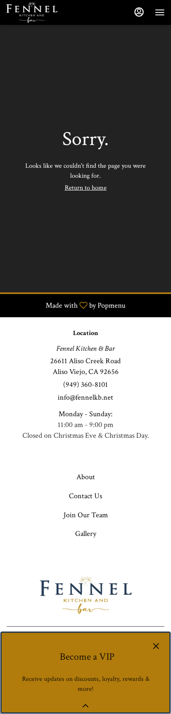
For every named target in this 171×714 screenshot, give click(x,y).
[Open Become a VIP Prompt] (85, 706)
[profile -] (139, 12)
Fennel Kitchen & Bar (85, 595)
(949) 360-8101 (85, 384)
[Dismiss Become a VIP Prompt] (156, 646)
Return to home (86, 187)
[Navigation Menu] (160, 12)
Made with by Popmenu (65, 305)
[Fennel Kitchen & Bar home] (43, 12)
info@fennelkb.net (85, 397)
